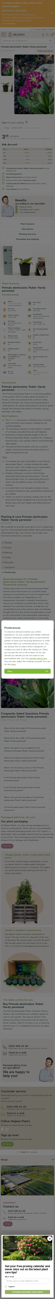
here (13, 664)
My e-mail (9, 1277)
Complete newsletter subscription (27, 1292)
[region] (27, 649)
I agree (11, 1286)
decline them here (38, 658)
